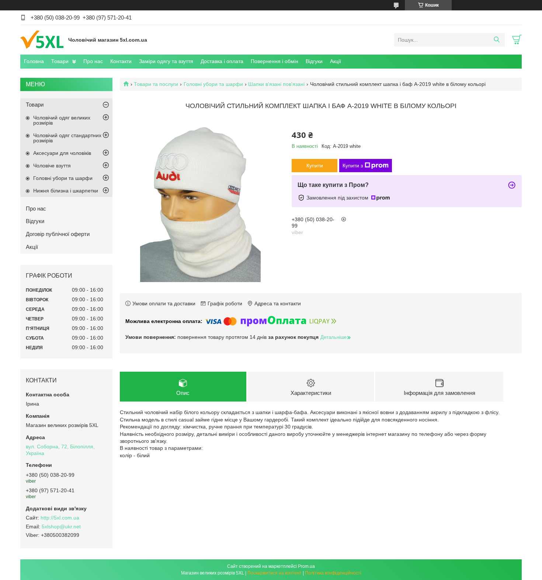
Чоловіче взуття (52, 166)
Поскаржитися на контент (274, 573)
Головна (34, 61)
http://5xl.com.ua (60, 518)
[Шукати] (496, 39)
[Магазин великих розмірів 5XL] (42, 39)
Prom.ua (306, 566)
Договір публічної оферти (58, 234)
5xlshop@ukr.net (61, 526)
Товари (60, 61)
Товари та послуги (156, 84)
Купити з (353, 166)
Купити (314, 166)
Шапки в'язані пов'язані (276, 84)
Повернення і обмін (274, 61)
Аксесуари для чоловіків (62, 153)
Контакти (121, 61)
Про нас (93, 61)
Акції (335, 61)
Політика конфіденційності (333, 573)
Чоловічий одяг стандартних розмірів (67, 137)
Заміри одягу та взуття (166, 61)
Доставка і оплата (222, 61)
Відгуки (314, 61)
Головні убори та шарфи (213, 84)
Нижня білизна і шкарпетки (65, 191)
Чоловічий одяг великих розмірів (61, 120)
